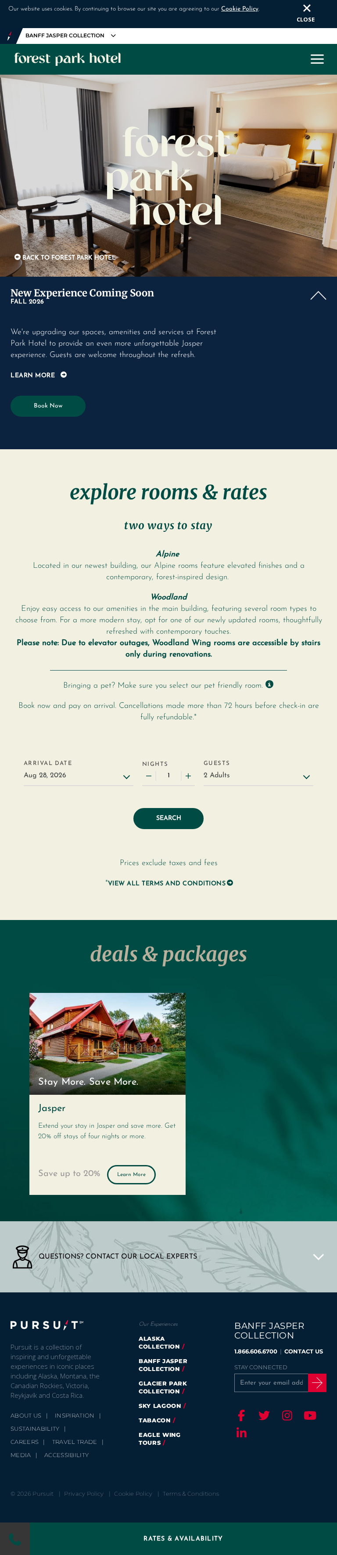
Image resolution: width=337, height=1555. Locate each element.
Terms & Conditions (191, 1493)
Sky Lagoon (160, 1405)
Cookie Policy (239, 9)
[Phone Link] (14, 1539)
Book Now (48, 406)
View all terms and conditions (167, 883)
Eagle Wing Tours (160, 1438)
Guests (217, 763)
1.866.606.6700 (255, 1351)
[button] (168, 297)
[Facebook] (240, 1415)
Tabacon (155, 1420)
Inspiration (75, 1415)
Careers (25, 1441)
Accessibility (66, 1454)
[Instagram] (285, 1415)
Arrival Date (48, 763)
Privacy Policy (84, 1493)
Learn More (131, 1174)
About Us (26, 1415)
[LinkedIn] (240, 1433)
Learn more (33, 375)
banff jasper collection (163, 1364)
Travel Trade (74, 1441)
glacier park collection (163, 1387)
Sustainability (35, 1428)
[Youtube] (308, 1415)
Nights (155, 764)
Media (21, 1454)
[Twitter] (263, 1415)
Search (168, 818)
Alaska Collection (159, 1342)
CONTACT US (303, 1351)
